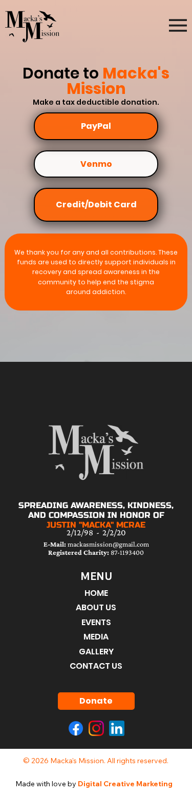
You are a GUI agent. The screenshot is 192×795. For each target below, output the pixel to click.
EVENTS (96, 622)
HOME (96, 593)
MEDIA (96, 637)
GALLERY (96, 651)
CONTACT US (96, 666)
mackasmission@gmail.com (96, 544)
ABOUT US (96, 607)
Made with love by (94, 783)
